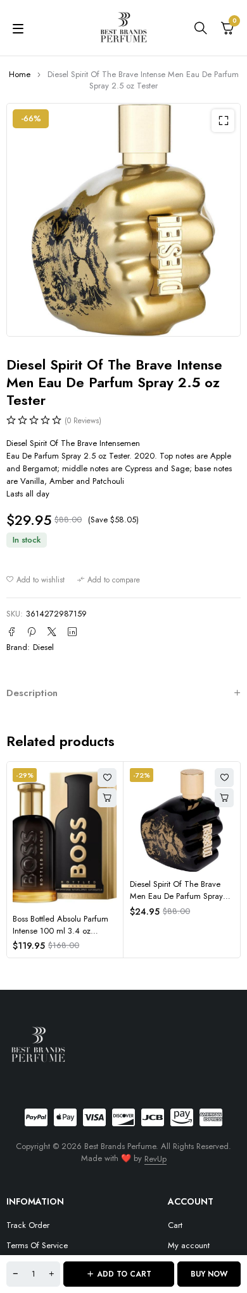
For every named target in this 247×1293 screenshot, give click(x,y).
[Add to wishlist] (35, 580)
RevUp (155, 1159)
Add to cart (124, 1274)
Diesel (43, 647)
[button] (223, 120)
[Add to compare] (108, 580)
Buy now (209, 1274)
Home (19, 74)
